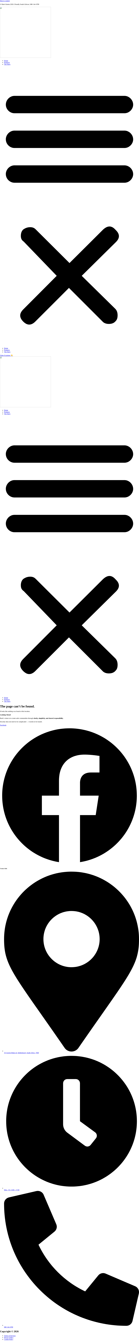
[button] (69, 206)
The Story (7, 64)
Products (7, 62)
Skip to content (5, 1)
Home (6, 61)
